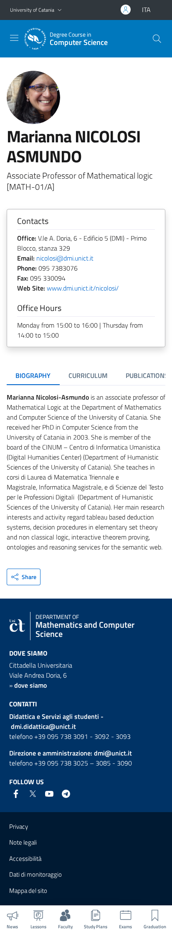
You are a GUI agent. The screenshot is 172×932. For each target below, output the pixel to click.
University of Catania (32, 10)
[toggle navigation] (14, 38)
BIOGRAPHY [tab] (33, 375)
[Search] (157, 39)
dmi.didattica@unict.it (43, 726)
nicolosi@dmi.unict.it (65, 258)
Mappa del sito (28, 890)
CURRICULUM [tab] (88, 375)
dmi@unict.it (113, 753)
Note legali (23, 842)
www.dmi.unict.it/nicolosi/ (83, 288)
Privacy (18, 826)
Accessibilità (25, 858)
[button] (59, 10)
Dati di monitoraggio (35, 874)
